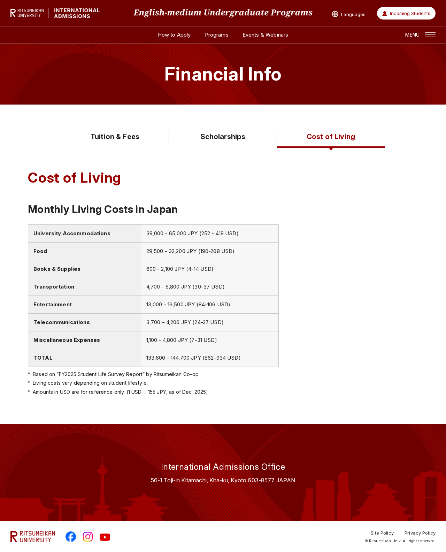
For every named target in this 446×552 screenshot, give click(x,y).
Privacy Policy (420, 533)
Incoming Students (410, 13)
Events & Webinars (266, 34)
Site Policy (382, 533)
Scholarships (223, 136)
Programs (217, 34)
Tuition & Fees (115, 136)
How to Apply (174, 34)
